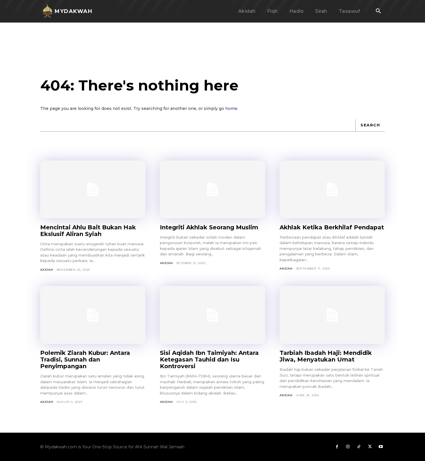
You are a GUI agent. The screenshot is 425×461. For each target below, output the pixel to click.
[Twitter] (370, 447)
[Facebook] (337, 447)
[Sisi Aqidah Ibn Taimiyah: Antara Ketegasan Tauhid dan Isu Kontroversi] (212, 315)
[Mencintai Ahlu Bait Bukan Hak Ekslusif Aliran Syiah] (92, 189)
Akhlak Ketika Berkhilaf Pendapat (332, 227)
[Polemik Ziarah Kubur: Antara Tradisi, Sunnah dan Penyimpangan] (92, 315)
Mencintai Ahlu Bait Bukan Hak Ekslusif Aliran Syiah (88, 230)
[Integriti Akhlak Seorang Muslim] (212, 189)
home (231, 108)
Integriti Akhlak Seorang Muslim (209, 227)
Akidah (46, 270)
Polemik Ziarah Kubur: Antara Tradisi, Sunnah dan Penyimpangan (85, 359)
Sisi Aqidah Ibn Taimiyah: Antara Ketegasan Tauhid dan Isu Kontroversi (209, 359)
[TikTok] (359, 447)
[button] (378, 11)
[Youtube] (381, 447)
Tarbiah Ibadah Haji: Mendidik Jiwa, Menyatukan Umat (326, 356)
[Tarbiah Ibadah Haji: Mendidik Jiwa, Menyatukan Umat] (332, 315)
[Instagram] (348, 447)
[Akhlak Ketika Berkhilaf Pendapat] (332, 189)
